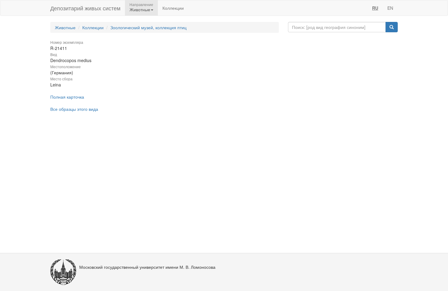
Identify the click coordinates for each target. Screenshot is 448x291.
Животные (65, 27)
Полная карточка (67, 97)
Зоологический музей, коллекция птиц (148, 27)
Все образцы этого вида (74, 109)
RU (375, 8)
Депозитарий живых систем (85, 8)
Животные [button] (140, 9)
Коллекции (173, 8)
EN (390, 8)
